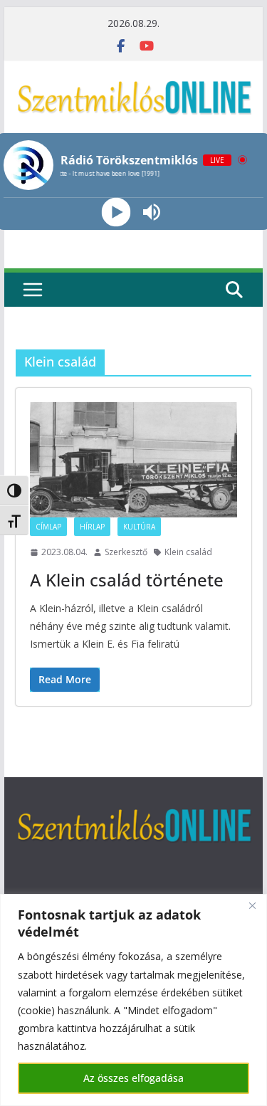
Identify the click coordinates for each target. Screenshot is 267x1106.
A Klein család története (127, 579)
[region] (133, 1000)
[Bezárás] (252, 906)
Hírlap (92, 527)
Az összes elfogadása (133, 1078)
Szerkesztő (126, 552)
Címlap (48, 527)
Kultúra (139, 527)
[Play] (116, 212)
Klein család (188, 552)
